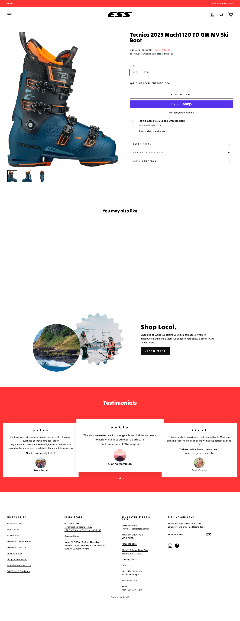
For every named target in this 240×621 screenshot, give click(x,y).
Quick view (34, 271)
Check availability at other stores (153, 131)
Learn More (155, 350)
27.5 (146, 72)
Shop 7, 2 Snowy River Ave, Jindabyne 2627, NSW (135, 552)
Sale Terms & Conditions (18, 571)
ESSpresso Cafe (14, 523)
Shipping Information (17, 559)
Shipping (147, 53)
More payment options (181, 112)
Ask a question (144, 161)
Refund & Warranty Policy (19, 565)
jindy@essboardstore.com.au (136, 528)
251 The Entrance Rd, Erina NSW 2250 (82, 530)
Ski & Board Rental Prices (19, 541)
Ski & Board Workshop (17, 547)
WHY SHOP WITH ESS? (148, 152)
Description (142, 144)
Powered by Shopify (120, 597)
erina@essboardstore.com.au (78, 526)
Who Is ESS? (13, 529)
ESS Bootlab (13, 535)
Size (133, 66)
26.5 (134, 72)
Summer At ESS (14, 553)
